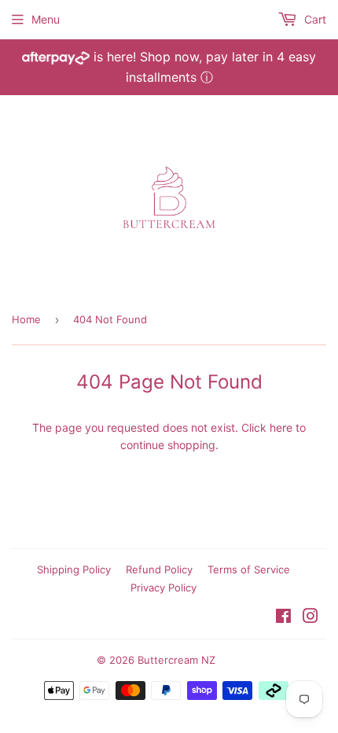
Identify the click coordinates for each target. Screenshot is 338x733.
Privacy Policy (163, 587)
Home (26, 319)
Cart (313, 19)
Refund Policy (159, 569)
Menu (45, 19)
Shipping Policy (74, 569)
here (281, 427)
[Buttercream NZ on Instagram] (310, 617)
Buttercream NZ (176, 660)
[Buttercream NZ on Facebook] (283, 617)
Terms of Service (249, 569)
